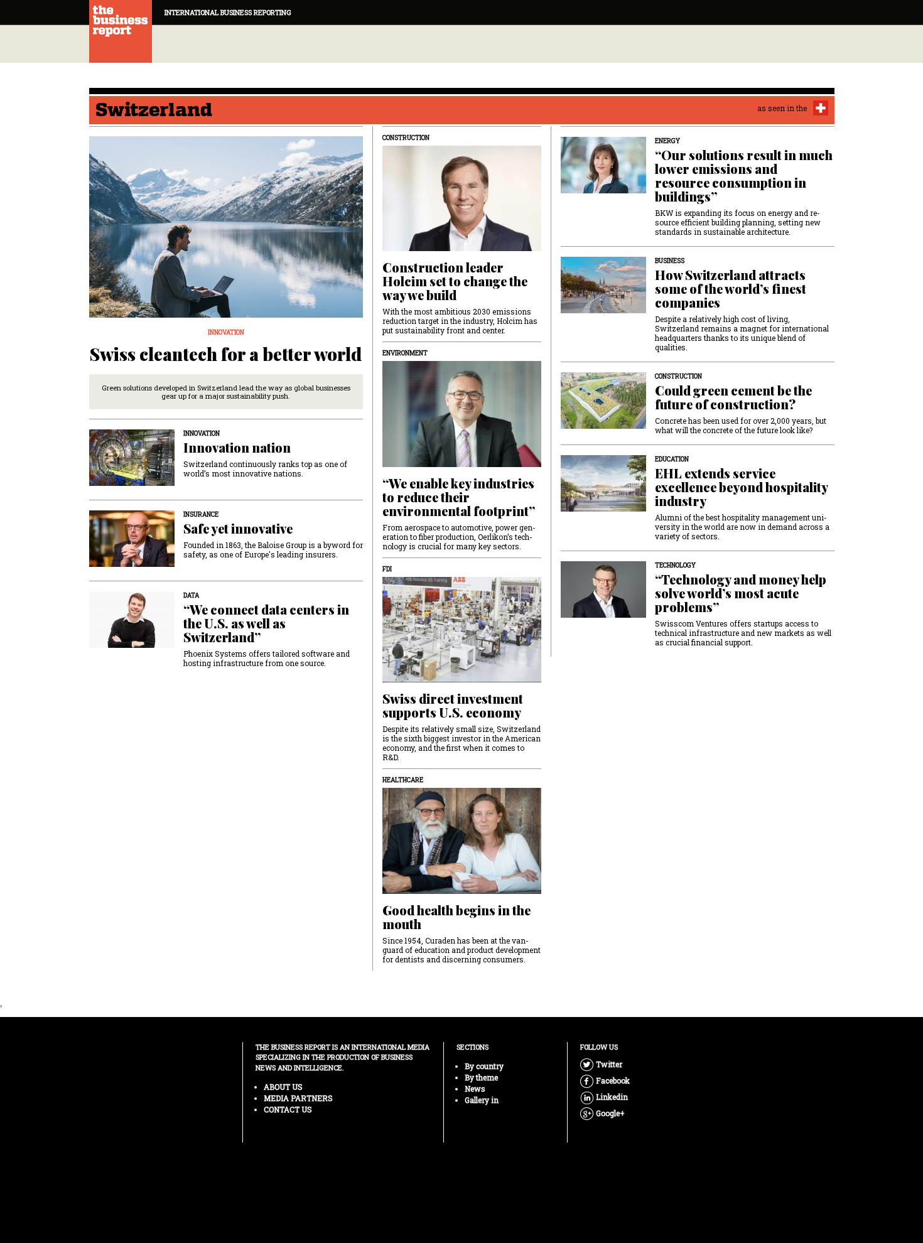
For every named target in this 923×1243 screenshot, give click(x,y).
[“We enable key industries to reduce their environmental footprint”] (462, 463)
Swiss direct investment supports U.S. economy (452, 705)
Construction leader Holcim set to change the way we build (454, 281)
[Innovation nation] (132, 481)
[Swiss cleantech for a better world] (226, 313)
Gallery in (482, 1100)
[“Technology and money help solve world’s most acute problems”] (603, 613)
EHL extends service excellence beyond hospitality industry (741, 487)
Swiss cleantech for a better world (226, 353)
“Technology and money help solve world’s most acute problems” (740, 593)
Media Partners (298, 1098)
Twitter (604, 1064)
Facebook (604, 1080)
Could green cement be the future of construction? (733, 397)
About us (283, 1087)
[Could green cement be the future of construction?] (603, 424)
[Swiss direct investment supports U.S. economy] (462, 678)
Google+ (604, 1113)
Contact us (288, 1109)
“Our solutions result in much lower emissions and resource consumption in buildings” (744, 175)
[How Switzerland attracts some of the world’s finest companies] (603, 309)
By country (484, 1066)
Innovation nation (237, 448)
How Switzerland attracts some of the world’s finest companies (730, 288)
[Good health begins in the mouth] (462, 889)
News (475, 1089)
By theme (481, 1077)
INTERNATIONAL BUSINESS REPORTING (228, 12)
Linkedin (604, 1097)
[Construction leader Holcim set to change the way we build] (462, 247)
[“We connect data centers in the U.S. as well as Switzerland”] (132, 643)
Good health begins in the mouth (456, 917)
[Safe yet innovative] (132, 562)
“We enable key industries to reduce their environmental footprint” (458, 497)
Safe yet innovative (238, 528)
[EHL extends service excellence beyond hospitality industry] (603, 507)
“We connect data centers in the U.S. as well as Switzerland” (266, 623)
